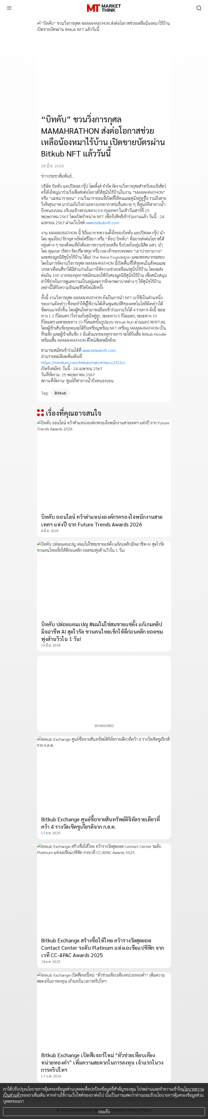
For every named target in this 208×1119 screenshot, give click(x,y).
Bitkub (60, 392)
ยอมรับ (104, 1111)
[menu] (9, 8)
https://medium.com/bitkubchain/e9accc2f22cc (83, 362)
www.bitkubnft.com (102, 222)
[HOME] (104, 8)
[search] (199, 8)
